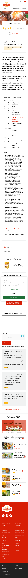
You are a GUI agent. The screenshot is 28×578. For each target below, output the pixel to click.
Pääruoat (17, 528)
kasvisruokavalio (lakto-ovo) (13, 47)
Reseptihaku (17, 525)
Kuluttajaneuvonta (6, 532)
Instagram (7, 515)
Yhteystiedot (4, 565)
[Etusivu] (6, 4)
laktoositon (8, 49)
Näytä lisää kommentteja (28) (13, 409)
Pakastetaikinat (5, 558)
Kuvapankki (4, 537)
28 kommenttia (15, 33)
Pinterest (17, 550)
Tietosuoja (4, 568)
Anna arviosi (20, 28)
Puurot (16, 537)
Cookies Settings (14, 289)
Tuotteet (3, 528)
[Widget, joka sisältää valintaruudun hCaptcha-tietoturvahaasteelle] (13, 337)
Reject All (14, 293)
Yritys (3, 535)
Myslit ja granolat (5, 554)
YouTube (10, 515)
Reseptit (9, 8)
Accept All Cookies (14, 297)
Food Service (7, 574)
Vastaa (6, 367)
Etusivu (4, 8)
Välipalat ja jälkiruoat (19, 530)
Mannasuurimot (5, 551)
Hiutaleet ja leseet (5, 545)
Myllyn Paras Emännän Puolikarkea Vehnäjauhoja (18, 119)
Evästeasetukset (18, 568)
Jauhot (3, 543)
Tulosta (9, 247)
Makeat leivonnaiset (17, 8)
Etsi (20, 2)
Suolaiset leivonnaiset (19, 535)
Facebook (3, 515)
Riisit (3, 556)
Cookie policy (5, 571)
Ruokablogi (4, 530)
